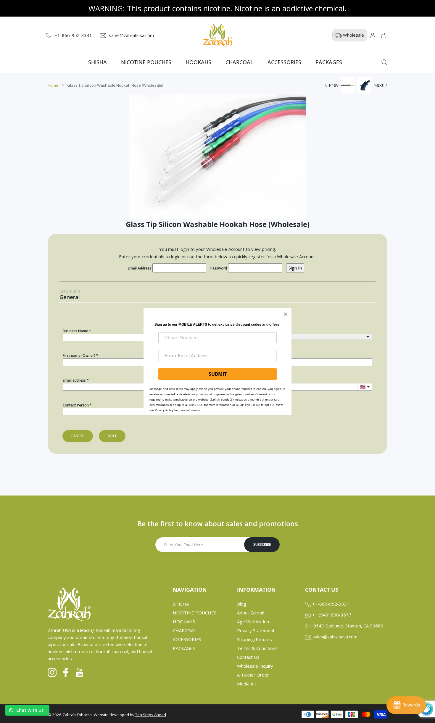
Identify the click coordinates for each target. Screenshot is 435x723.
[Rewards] (406, 705)
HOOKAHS (184, 621)
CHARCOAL (184, 630)
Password (218, 268)
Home (53, 85)
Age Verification (253, 621)
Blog (241, 604)
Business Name (75, 330)
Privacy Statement (256, 630)
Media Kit (246, 684)
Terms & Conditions (257, 648)
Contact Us (248, 657)
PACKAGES (184, 648)
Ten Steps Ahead (150, 714)
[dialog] (384, 62)
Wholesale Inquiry (255, 666)
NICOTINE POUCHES (194, 613)
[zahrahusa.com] (217, 35)
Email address (74, 380)
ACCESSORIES (187, 639)
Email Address (139, 268)
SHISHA (181, 604)
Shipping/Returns (254, 639)
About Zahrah (250, 613)
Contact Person (76, 405)
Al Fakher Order (253, 675)
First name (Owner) (79, 355)
